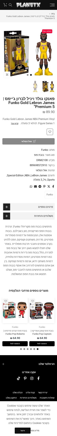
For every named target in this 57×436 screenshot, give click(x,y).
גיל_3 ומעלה (39, 179)
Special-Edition (15, 175)
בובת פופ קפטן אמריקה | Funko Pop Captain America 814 (42, 333)
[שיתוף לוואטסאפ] (31, 186)
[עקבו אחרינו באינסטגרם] (32, 378)
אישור (22, 430)
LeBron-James (39, 175)
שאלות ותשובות (47, 397)
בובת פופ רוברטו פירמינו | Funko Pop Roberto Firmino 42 (15, 333)
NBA (27, 175)
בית (53, 14)
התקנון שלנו (11, 397)
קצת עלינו (30, 392)
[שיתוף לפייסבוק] (53, 186)
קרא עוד (14, 123)
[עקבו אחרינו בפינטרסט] (25, 378)
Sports (51, 179)
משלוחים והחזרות (28, 397)
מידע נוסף (35, 430)
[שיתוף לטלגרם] (39, 186)
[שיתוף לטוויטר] (48, 186)
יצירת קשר (43, 392)
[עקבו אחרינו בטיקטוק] (18, 378)
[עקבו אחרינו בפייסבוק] (38, 378)
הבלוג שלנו (18, 392)
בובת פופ (39, 154)
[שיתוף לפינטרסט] (44, 186)
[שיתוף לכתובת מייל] (35, 186)
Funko (44, 149)
